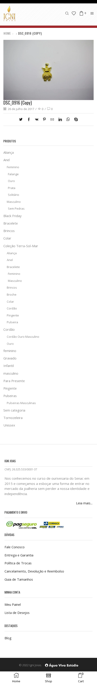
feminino (9, 350)
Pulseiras (10, 395)
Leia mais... (84, 503)
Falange (13, 174)
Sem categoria (14, 410)
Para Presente (14, 380)
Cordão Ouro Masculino (23, 337)
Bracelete (10, 223)
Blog (8, 638)
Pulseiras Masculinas (21, 403)
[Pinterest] (44, 119)
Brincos (9, 230)
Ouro (11, 181)
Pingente (13, 315)
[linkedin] (60, 119)
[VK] (37, 119)
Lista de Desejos (17, 612)
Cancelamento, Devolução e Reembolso (34, 571)
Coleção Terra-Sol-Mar (20, 246)
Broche (11, 294)
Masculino (14, 202)
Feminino (13, 167)
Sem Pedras (16, 208)
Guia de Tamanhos (19, 579)
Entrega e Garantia (19, 555)
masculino (10, 373)
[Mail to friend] (52, 119)
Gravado (9, 358)
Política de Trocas (18, 563)
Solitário (13, 195)
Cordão (12, 308)
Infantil (8, 365)
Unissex (9, 425)
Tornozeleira (13, 417)
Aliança (8, 152)
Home (7, 33)
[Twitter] (22, 119)
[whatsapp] (68, 119)
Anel (6, 160)
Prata (11, 188)
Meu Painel (13, 604)
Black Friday (12, 215)
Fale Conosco (15, 547)
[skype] (75, 119)
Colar (7, 238)
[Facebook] (29, 119)
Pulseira (12, 322)
